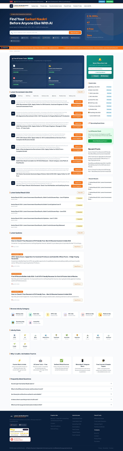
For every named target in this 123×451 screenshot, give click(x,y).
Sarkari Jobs (34, 6)
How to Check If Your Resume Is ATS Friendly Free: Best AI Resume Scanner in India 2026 (41, 241)
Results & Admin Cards (55, 6)
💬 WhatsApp (104, 76)
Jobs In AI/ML (87, 6)
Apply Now (78, 101)
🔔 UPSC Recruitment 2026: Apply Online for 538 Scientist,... (29, 1)
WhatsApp (109, 1)
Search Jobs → (75, 32)
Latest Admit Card (77, 421)
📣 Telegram (95, 76)
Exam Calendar (76, 435)
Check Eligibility (77, 105)
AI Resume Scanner (99, 418)
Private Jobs (43, 6)
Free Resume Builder (99, 426)
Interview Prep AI (98, 424)
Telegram (101, 1)
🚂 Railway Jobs (14, 37)
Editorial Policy (54, 428)
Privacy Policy (97, 438)
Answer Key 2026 (76, 424)
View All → (80, 92)
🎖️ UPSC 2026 (46, 37)
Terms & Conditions (55, 426)
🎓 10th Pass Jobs (35, 37)
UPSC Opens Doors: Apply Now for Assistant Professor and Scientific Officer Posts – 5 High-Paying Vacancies (99, 158)
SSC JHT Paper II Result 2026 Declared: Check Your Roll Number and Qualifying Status (42, 185)
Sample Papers (76, 432)
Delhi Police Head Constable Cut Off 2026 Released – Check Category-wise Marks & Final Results (58, 48)
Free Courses (75, 429)
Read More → (77, 246)
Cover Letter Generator (100, 421)
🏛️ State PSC (65, 37)
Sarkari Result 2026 (77, 418)
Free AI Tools (67, 6)
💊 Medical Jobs (75, 37)
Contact (53, 423)
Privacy (100, 448)
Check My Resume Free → (100, 141)
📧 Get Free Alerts (100, 72)
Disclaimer (97, 441)
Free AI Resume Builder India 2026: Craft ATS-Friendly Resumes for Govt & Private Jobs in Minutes (44, 276)
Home (11, 51)
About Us (96, 433)
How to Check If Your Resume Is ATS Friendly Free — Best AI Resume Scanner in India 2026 (41, 294)
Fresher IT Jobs (77, 6)
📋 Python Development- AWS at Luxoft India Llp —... (59, 1)
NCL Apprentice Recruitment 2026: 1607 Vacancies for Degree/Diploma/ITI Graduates (42, 116)
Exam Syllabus (76, 426)
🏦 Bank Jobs (25, 37)
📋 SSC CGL (56, 37)
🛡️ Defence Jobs (15, 41)
